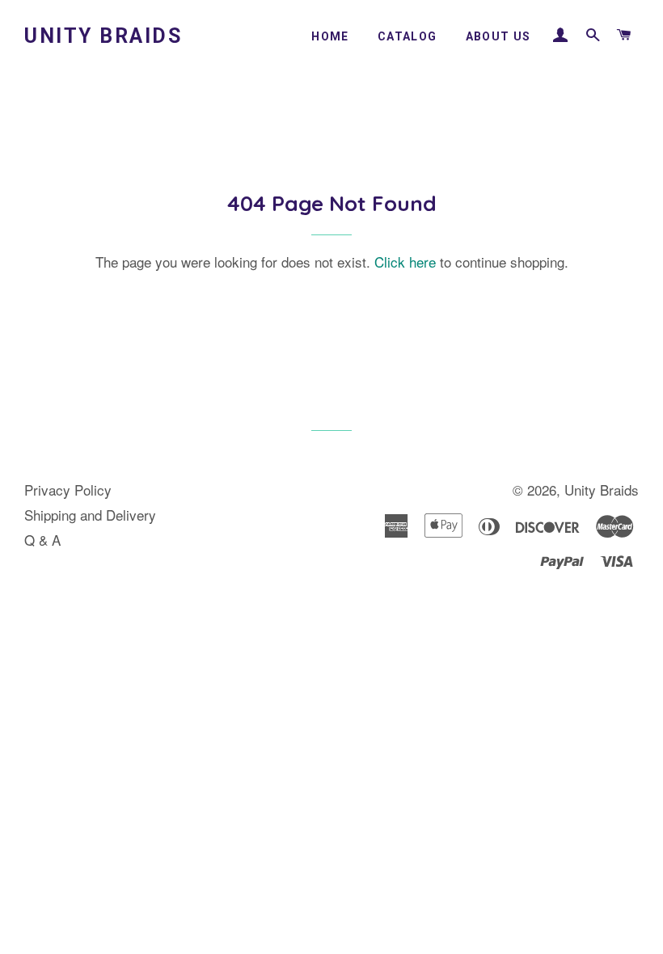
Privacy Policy (68, 489)
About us (498, 36)
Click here (405, 261)
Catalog (407, 36)
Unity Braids (103, 36)
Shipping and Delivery (90, 514)
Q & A (42, 540)
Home (330, 36)
